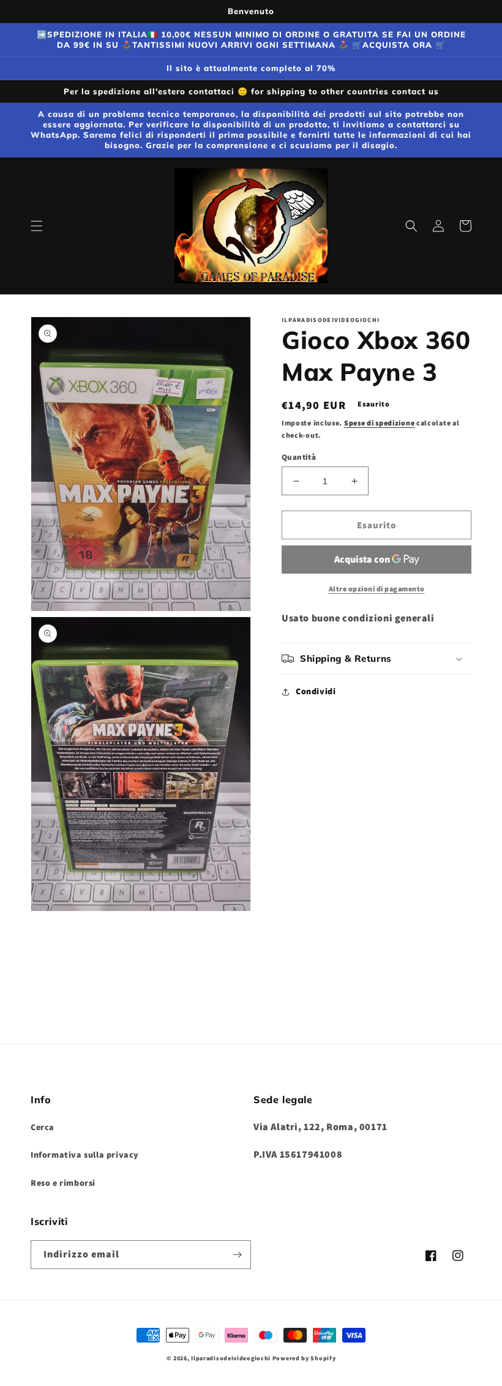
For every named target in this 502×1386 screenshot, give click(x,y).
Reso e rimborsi (63, 1182)
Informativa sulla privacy (85, 1154)
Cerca (42, 1127)
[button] (36, 225)
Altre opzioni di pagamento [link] (377, 588)
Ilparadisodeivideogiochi (231, 1358)
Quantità (299, 457)
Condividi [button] (315, 691)
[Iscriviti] (236, 1254)
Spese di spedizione (379, 422)
